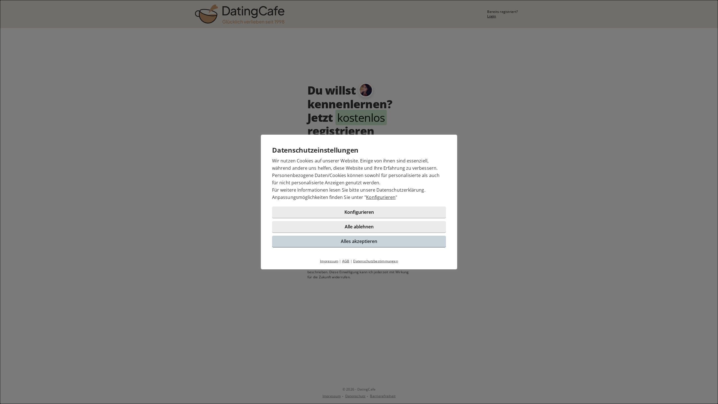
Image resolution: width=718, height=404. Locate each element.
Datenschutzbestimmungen (375, 261)
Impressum (329, 261)
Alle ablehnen (359, 227)
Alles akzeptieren (359, 241)
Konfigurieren (380, 197)
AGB (345, 261)
